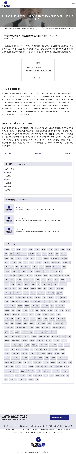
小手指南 (52, 319)
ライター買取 (45, 306)
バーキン (50, 280)
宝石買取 (50, 310)
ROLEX (48, 332)
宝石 (57, 254)
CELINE (32, 310)
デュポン (22, 271)
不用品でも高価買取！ (33, 67)
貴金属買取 (60, 288)
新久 (12, 332)
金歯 (45, 288)
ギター (46, 275)
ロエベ (16, 275)
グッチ (18, 249)
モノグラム (46, 314)
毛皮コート (24, 353)
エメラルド (52, 288)
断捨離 (7, 179)
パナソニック (24, 349)
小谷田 (6, 284)
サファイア (20, 284)
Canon (6, 301)
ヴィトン (29, 271)
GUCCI (31, 262)
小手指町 (54, 284)
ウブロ (61, 258)
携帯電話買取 (15, 340)
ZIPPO (44, 254)
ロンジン (62, 327)
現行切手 (22, 275)
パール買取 (39, 366)
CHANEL (26, 293)
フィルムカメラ (9, 319)
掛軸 (12, 323)
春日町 (6, 332)
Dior (44, 297)
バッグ (52, 375)
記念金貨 (20, 306)
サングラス (8, 314)
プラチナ (35, 267)
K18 (31, 349)
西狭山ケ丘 (16, 314)
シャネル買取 (8, 362)
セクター (7, 353)
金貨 (12, 258)
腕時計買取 (59, 293)
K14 (25, 362)
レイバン (68, 310)
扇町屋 (34, 284)
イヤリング (54, 271)
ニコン (62, 336)
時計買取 (29, 297)
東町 (37, 310)
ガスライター (40, 340)
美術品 (6, 323)
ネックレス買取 (57, 323)
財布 (6, 379)
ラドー (49, 371)
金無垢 (12, 349)
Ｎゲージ (45, 362)
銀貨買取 (53, 362)
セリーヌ (39, 258)
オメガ (38, 254)
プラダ (32, 258)
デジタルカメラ (46, 284)
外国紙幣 (57, 353)
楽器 (11, 254)
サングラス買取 (62, 362)
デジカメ (26, 319)
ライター (51, 254)
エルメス (36, 249)
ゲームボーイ (33, 353)
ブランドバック (38, 271)
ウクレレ (66, 301)
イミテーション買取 (26, 332)
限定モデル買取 (41, 323)
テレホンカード (60, 375)
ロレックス (14, 262)
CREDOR (60, 275)
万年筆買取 (50, 297)
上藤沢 (37, 280)
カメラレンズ (17, 293)
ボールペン (55, 336)
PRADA (61, 310)
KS (16, 375)
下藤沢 (12, 284)
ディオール (18, 258)
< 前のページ (8, 153)
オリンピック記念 (20, 327)
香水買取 (23, 371)
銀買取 (37, 327)
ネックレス (38, 262)
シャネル (30, 379)
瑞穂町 (62, 249)
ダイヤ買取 (22, 375)
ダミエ (53, 314)
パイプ (56, 280)
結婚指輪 (26, 288)
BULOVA (7, 345)
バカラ (46, 358)
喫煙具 (62, 280)
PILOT (6, 349)
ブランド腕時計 (9, 297)
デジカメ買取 (8, 371)
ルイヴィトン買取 (20, 297)
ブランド (50, 249)
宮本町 (49, 323)
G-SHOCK (17, 366)
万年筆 (43, 249)
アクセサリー (66, 262)
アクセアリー (62, 284)
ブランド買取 (8, 293)
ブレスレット (8, 275)
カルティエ (23, 254)
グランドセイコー (9, 280)
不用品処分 (35, 345)
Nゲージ (66, 366)
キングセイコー (9, 375)
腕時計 (24, 249)
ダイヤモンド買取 (24, 301)
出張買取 (8, 172)
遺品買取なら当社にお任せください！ (39, 70)
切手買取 (27, 306)
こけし (46, 366)
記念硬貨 (7, 271)
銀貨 (63, 267)
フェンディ (47, 262)
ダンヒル (27, 284)
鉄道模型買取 (37, 362)
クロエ (25, 262)
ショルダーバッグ (62, 358)
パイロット (56, 340)
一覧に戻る (38, 153)
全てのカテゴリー (11, 169)
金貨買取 (40, 301)
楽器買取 (33, 301)
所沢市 (40, 375)
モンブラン (53, 275)
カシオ (24, 366)
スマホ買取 (24, 340)
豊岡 (13, 310)
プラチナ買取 (50, 293)
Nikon (31, 358)
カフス (30, 362)
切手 (13, 249)
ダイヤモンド (13, 379)
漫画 (6, 254)
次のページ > (68, 153)
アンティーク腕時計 (16, 345)
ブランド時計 (35, 306)
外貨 (63, 353)
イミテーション (56, 262)
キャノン (7, 358)
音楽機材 (32, 323)
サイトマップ (58, 433)
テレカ (6, 262)
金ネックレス (41, 293)
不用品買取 (54, 258)
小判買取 (26, 345)
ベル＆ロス (24, 314)
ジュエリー (63, 254)
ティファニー (56, 267)
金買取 (7, 190)
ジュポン (32, 293)
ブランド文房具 (9, 366)
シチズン (48, 340)
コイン (60, 345)
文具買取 (52, 366)
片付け (68, 280)
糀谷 (17, 349)
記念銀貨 (32, 340)
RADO (57, 297)
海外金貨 (19, 280)
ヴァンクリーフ (25, 336)
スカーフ (33, 319)
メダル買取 (30, 327)
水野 (60, 301)
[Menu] (73, 4)
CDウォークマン (46, 327)
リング (42, 267)
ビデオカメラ (43, 345)
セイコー (67, 345)
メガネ (31, 314)
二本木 (47, 301)
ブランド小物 (53, 349)
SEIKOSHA (55, 327)
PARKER (16, 371)
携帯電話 (7, 340)
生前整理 (8, 183)
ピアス (47, 271)
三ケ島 (38, 371)
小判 (65, 323)
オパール (38, 314)
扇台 (52, 306)
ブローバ (64, 340)
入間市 (29, 375)
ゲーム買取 (54, 301)
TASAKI (39, 319)
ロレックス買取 (9, 327)
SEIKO (17, 267)
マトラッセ (18, 319)
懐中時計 (7, 310)
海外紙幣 (50, 353)
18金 (43, 371)
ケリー (59, 314)
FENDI (61, 271)
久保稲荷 (43, 310)
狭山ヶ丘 (25, 310)
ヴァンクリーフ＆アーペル (12, 336)
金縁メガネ (38, 349)
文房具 (17, 332)
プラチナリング (9, 267)
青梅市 (30, 249)
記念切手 (29, 275)
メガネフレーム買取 (44, 336)
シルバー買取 (53, 345)
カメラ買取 (14, 301)
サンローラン (15, 353)
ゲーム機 (26, 258)
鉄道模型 (59, 366)
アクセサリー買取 (39, 332)
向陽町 (18, 310)
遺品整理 (8, 186)
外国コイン (15, 271)
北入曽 (15, 288)
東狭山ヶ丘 (8, 288)
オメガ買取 (37, 297)
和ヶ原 (54, 332)
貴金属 (68, 249)
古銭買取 (8, 176)
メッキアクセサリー (10, 306)
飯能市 (56, 249)
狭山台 (43, 280)
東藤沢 (67, 275)
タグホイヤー (38, 275)
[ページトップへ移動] (73, 418)
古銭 (37, 379)
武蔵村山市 (31, 254)
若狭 (56, 310)
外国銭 (45, 319)
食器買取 (53, 358)
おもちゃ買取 (64, 371)
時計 (66, 258)
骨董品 (25, 323)
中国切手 (45, 349)
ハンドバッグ (15, 358)
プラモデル (56, 371)
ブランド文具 (17, 362)
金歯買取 (62, 349)
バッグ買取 (24, 358)
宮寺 (20, 288)
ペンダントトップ (28, 280)
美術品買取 (18, 323)
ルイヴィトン (22, 379)
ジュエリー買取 (60, 306)
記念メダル (31, 371)
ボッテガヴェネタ (25, 267)
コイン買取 (42, 353)
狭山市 (46, 375)
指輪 (20, 262)
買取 (34, 375)
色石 (69, 362)
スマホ (68, 336)
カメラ (16, 254)
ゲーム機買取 (38, 358)
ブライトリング (61, 319)
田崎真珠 (31, 366)
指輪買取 (34, 336)
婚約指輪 (33, 288)
